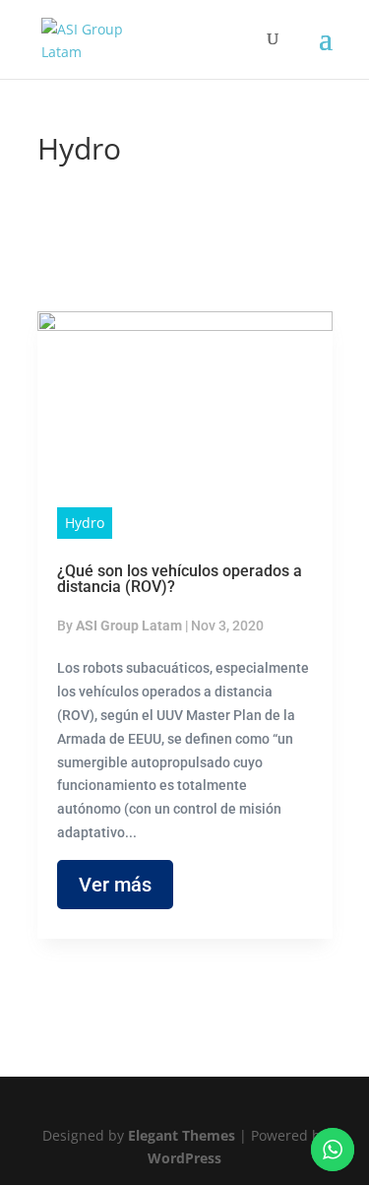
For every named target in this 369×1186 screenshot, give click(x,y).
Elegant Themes (181, 1135)
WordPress (184, 1158)
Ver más (115, 884)
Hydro (84, 522)
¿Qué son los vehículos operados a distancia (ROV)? (179, 578)
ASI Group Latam (129, 625)
